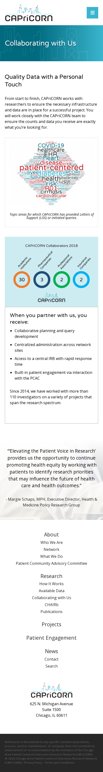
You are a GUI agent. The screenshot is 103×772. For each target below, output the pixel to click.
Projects (51, 624)
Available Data (51, 590)
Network (51, 549)
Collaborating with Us (51, 597)
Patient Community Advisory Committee (51, 563)
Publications (51, 611)
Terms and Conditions (59, 762)
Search (52, 666)
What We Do (51, 556)
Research (51, 575)
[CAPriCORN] (29, 12)
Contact (51, 659)
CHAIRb (51, 604)
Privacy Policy (33, 762)
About (51, 534)
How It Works (51, 583)
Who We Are (51, 542)
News (51, 651)
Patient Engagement (51, 637)
